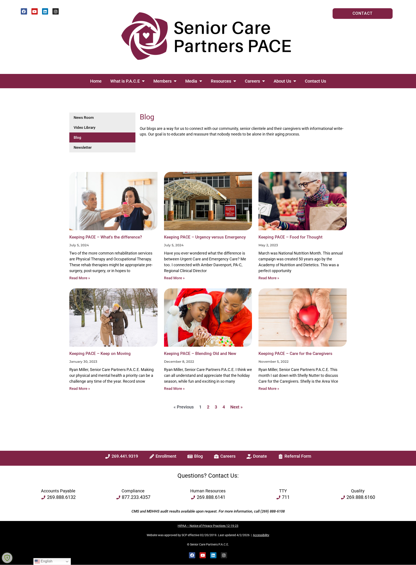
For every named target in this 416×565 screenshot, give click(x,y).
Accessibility (261, 535)
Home (96, 81)
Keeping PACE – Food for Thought (290, 237)
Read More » (79, 278)
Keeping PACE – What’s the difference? (105, 237)
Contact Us (315, 81)
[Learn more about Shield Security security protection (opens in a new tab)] (7, 558)
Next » (236, 407)
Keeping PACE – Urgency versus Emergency (205, 237)
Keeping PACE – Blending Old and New (200, 353)
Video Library (84, 127)
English (46, 561)
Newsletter (83, 147)
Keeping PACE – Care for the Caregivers (295, 353)
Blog (77, 137)
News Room (84, 117)
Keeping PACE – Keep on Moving (100, 353)
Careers (252, 81)
